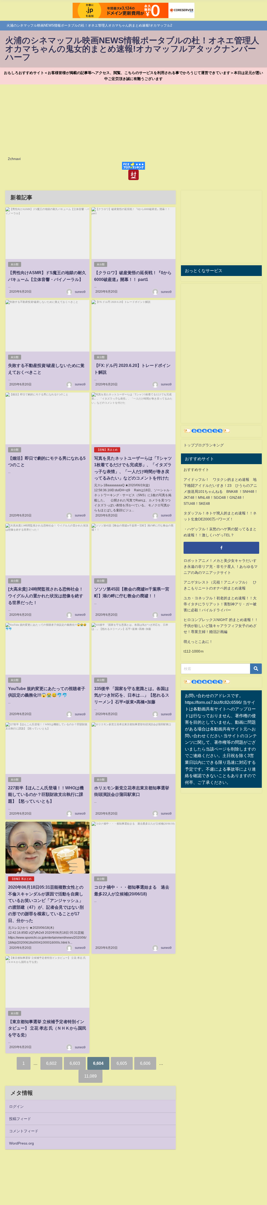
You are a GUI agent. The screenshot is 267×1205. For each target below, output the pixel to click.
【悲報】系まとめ (107, 449)
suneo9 (80, 291)
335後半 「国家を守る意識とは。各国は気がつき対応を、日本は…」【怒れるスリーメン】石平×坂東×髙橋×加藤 (131, 695)
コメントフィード (23, 1131)
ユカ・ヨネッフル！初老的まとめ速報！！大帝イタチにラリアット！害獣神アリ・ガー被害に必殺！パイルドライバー (220, 604)
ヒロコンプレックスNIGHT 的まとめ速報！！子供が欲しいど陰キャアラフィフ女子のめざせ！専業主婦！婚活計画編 (221, 626)
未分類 (15, 264)
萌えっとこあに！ (198, 641)
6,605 (122, 1063)
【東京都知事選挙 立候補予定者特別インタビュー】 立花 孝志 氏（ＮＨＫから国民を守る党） (47, 1028)
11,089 (90, 1076)
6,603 (75, 1063)
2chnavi (14, 159)
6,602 (51, 1063)
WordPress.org (21, 1143)
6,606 (145, 1063)
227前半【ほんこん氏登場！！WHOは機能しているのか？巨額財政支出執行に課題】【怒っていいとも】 (46, 794)
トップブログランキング (204, 445)
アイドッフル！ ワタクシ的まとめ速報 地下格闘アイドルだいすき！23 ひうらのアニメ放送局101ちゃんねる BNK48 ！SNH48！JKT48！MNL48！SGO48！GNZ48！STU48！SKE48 (221, 491)
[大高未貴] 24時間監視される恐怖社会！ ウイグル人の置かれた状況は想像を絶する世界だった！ (45, 595)
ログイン (16, 1106)
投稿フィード (20, 1119)
